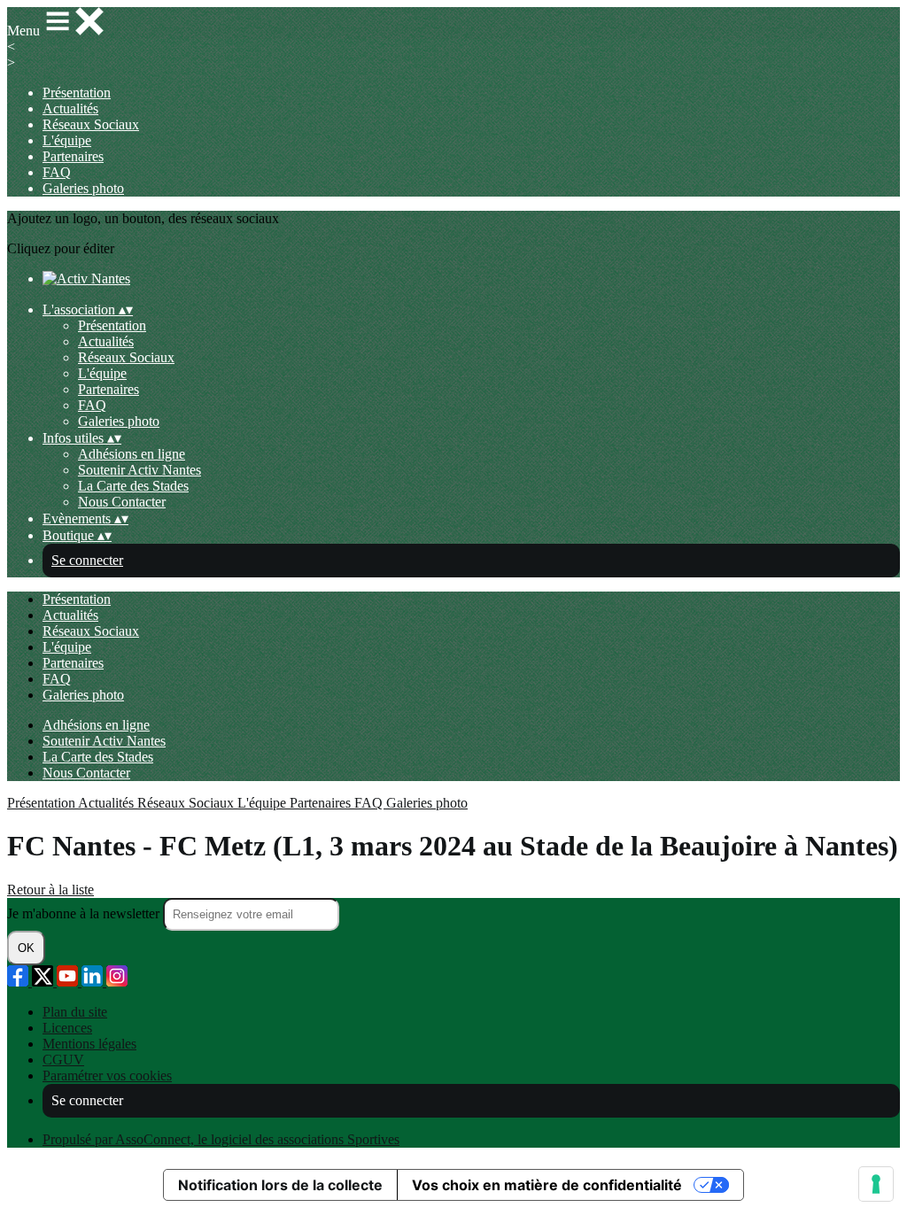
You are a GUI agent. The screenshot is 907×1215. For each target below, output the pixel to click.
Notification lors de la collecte (280, 1185)
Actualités (70, 108)
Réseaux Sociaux (91, 124)
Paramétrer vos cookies (107, 1075)
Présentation (77, 92)
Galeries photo (83, 188)
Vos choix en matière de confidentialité (547, 1185)
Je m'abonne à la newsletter (85, 913)
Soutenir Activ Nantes (139, 469)
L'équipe (67, 140)
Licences (67, 1027)
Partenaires (73, 156)
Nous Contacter (122, 501)
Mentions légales (89, 1043)
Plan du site (75, 1011)
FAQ (57, 172)
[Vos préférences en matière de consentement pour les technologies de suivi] (876, 1184)
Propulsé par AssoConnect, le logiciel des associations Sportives (221, 1139)
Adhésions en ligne (131, 453)
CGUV (63, 1059)
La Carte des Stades (133, 485)
